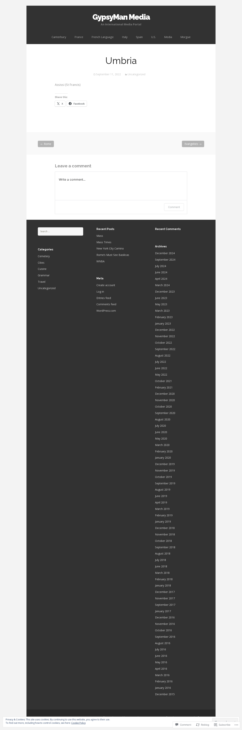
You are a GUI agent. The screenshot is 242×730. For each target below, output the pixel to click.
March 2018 (162, 573)
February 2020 (164, 451)
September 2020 (165, 413)
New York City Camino (110, 248)
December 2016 (165, 617)
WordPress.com (106, 310)
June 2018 (161, 566)
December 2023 (165, 291)
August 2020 (162, 419)
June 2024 (161, 272)
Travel (41, 281)
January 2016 (163, 688)
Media (168, 37)
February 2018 (164, 579)
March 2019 (162, 509)
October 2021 (163, 381)
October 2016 (163, 630)
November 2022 (165, 336)
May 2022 (161, 374)
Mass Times (103, 242)
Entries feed (103, 298)
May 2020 (161, 438)
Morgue (185, 37)
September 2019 (165, 483)
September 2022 (165, 349)
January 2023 (163, 323)
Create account (105, 285)
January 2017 (163, 611)
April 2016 (161, 668)
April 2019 (161, 502)
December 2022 (165, 330)
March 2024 (162, 285)
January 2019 (163, 521)
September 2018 (165, 547)
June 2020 (161, 432)
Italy (125, 37)
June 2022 (161, 368)
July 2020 (160, 425)
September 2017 (165, 605)
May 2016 (161, 662)
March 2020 (162, 445)
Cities (41, 262)
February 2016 (164, 681)
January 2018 (163, 585)
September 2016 (165, 636)
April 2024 (161, 278)
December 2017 (165, 592)
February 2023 (164, 317)
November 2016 (165, 624)
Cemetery (44, 256)
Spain (139, 37)
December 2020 (165, 393)
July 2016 (160, 649)
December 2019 (165, 464)
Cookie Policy (78, 723)
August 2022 (162, 355)
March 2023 (162, 310)
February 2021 (164, 387)
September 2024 (165, 259)
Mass (99, 236)
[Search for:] (60, 231)
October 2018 (163, 541)
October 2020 (163, 406)
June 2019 (161, 496)
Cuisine (42, 269)
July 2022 (160, 361)
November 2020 (165, 400)
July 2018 (160, 560)
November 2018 (165, 534)
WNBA (100, 261)
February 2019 (164, 515)
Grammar (44, 275)
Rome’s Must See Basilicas (112, 255)
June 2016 (161, 656)
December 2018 (165, 528)
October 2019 (163, 477)
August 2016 (162, 643)
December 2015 (165, 694)
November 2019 (165, 470)
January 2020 (163, 457)
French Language (103, 37)
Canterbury (59, 37)
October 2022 (163, 342)
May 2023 (161, 304)
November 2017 (165, 598)
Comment (174, 207)
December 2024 (165, 253)
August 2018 (162, 553)
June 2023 (161, 298)
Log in (100, 291)
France (78, 37)
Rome (45, 144)
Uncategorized (136, 74)
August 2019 (162, 489)
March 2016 (162, 675)
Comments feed (106, 304)
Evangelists (193, 144)
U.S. (153, 37)
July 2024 (160, 266)
